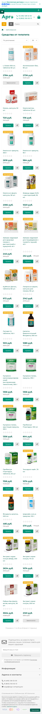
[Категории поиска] (11, 24)
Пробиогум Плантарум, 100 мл (30, 426)
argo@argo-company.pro (13, 687)
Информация (8, 668)
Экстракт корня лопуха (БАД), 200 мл (10, 559)
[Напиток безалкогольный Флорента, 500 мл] (31, 320)
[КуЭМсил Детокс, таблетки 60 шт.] (11, 275)
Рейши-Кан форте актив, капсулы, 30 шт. (10, 603)
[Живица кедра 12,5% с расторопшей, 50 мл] (31, 181)
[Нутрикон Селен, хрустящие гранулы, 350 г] (11, 413)
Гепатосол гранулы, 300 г (11, 152)
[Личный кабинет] (38, 10)
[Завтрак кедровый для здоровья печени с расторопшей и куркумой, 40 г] (11, 226)
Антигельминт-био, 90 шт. (30, 67)
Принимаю (35, 710)
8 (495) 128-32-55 (25, 16)
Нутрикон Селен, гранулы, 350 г (29, 377)
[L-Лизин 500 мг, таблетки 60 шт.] (11, 54)
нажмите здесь (12, 706)
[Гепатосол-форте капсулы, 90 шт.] (11, 181)
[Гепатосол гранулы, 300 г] (11, 139)
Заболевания (11, 30)
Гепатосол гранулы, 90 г (31, 152)
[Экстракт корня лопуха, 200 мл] (31, 589)
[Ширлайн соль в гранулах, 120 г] (31, 502)
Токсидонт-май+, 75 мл (30, 470)
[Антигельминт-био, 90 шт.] (31, 54)
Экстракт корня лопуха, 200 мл (29, 602)
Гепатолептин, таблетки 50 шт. (29, 109)
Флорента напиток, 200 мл (10, 515)
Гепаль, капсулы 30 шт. (10, 109)
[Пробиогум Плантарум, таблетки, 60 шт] (11, 458)
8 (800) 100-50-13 (25, 18)
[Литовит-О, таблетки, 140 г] (11, 320)
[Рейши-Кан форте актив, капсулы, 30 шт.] (11, 589)
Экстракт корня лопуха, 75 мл (29, 558)
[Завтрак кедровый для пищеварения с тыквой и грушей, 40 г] (31, 226)
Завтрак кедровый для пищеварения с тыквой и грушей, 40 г (31, 241)
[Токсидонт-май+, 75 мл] (31, 458)
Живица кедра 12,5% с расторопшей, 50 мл (31, 195)
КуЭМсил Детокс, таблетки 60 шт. (10, 288)
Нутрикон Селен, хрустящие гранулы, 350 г (11, 427)
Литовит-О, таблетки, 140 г (9, 332)
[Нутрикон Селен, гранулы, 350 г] (31, 364)
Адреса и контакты (12, 675)
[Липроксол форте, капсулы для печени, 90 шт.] (31, 275)
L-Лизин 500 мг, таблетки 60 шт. (9, 67)
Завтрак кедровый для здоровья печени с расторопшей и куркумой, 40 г (10, 242)
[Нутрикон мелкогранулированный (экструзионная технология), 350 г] (11, 364)
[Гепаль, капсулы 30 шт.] (11, 96)
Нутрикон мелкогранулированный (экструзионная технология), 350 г (10, 380)
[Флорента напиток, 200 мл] (11, 502)
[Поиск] (38, 24)
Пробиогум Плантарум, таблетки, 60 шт (9, 472)
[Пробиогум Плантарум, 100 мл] (31, 413)
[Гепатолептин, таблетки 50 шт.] (31, 96)
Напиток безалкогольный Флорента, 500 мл (30, 333)
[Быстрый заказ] (37, 83)
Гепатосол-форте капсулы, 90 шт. (10, 194)
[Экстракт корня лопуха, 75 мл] (31, 545)
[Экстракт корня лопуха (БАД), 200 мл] (11, 545)
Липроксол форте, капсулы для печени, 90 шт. (30, 289)
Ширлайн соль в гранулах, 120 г (29, 515)
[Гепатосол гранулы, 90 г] (31, 139)
